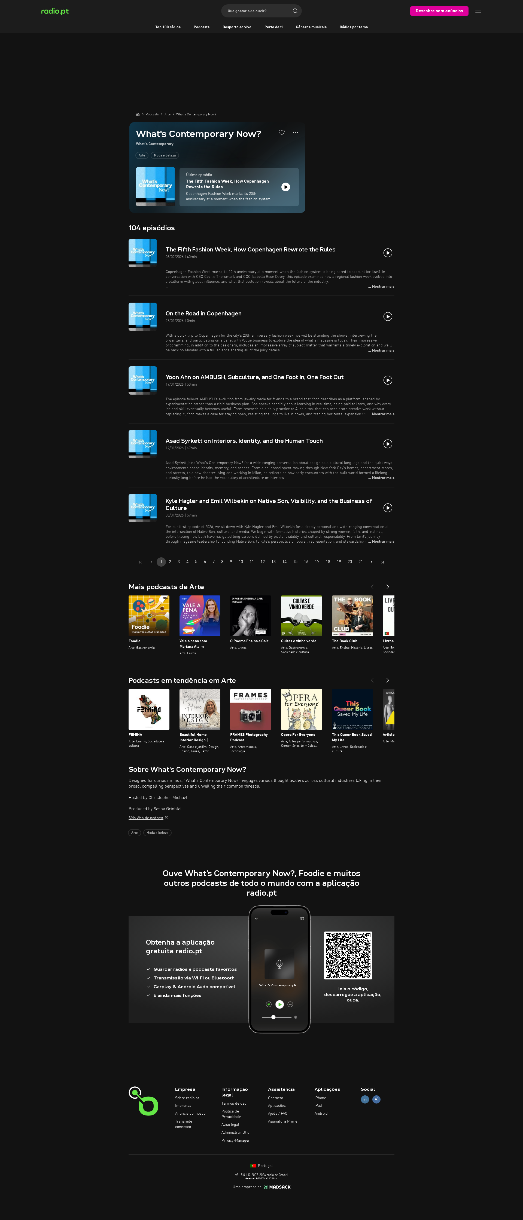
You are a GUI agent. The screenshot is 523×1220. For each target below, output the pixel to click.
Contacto (275, 1098)
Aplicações (277, 1106)
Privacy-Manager (235, 1140)
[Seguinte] (387, 584)
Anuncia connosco (190, 1113)
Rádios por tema (354, 27)
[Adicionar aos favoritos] (281, 132)
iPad (318, 1106)
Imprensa (183, 1106)
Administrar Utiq (235, 1133)
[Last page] (382, 562)
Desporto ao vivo (237, 27)
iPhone (320, 1098)
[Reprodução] (285, 187)
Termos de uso (233, 1103)
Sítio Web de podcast (146, 818)
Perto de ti (273, 27)
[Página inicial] (138, 114)
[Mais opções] (296, 132)
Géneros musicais (311, 27)
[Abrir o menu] (478, 11)
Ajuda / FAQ (277, 1113)
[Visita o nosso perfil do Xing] (376, 1099)
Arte (142, 155)
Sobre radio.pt (187, 1098)
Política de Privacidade (231, 1114)
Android (321, 1113)
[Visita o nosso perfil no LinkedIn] (365, 1099)
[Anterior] (372, 584)
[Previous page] (151, 562)
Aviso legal (230, 1125)
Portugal (265, 1166)
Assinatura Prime (282, 1121)
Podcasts (201, 27)
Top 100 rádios (168, 27)
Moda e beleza (165, 155)
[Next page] (371, 562)
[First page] (140, 562)
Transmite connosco (183, 1124)
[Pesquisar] (295, 11)
